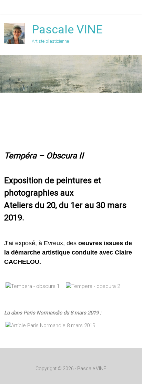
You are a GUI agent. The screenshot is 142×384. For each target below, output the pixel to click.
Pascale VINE (67, 29)
